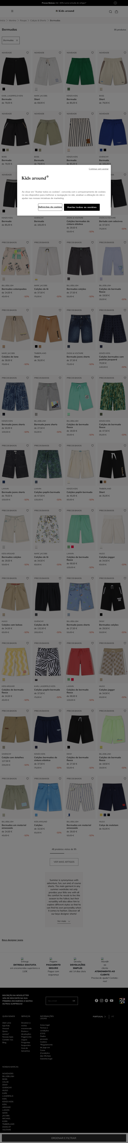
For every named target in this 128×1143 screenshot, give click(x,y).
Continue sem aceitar (98, 169)
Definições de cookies (50, 207)
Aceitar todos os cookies (81, 207)
